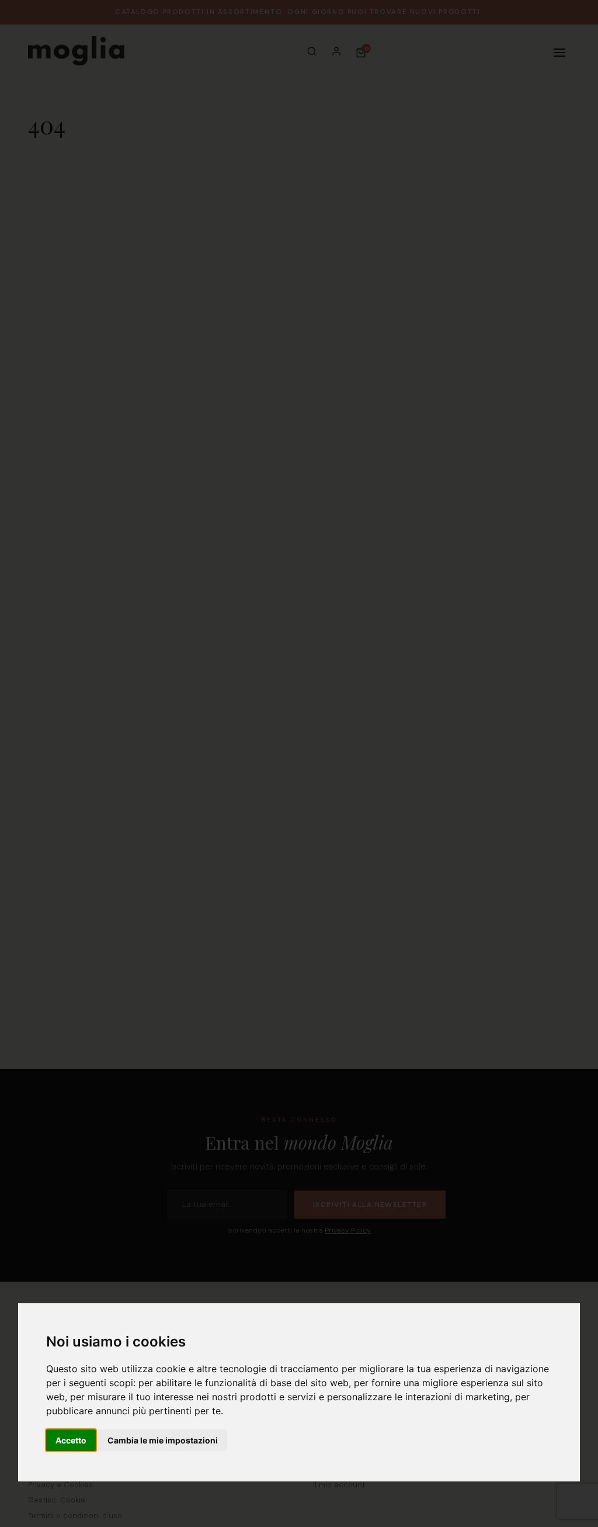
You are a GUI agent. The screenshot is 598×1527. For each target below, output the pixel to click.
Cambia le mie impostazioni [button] (162, 1440)
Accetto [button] (70, 1440)
